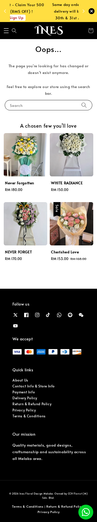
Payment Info (23, 392)
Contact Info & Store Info (33, 386)
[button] (6, 30)
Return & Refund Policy (31, 404)
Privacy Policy (24, 410)
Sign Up (45, 17)
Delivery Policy (24, 398)
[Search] (84, 105)
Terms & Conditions (29, 416)
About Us (20, 380)
